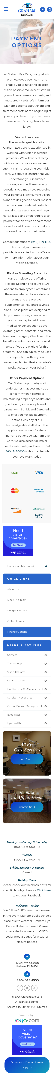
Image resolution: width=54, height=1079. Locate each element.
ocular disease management (24, 706)
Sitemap (42, 1007)
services (12, 655)
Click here (44, 890)
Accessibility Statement (21, 1007)
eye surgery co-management (25, 689)
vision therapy (16, 672)
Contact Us (25, 806)
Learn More (39, 516)
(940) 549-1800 (41, 242)
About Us (13, 589)
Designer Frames (17, 610)
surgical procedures (19, 697)
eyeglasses (13, 714)
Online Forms (15, 621)
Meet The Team (16, 600)
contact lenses (16, 680)
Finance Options (17, 631)
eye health (14, 723)
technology (14, 663)
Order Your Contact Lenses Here (27, 1065)
